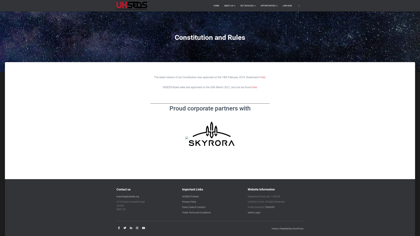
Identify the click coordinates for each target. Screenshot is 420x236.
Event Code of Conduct (193, 207)
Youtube (143, 228)
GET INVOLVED (247, 6)
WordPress (298, 228)
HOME (216, 6)
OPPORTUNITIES (268, 6)
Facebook (118, 228)
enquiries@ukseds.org (127, 196)
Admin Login (254, 212)
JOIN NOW (287, 6)
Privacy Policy (189, 201)
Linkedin (131, 228)
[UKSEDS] (132, 6)
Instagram (137, 228)
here (263, 77)
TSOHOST (270, 207)
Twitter (125, 228)
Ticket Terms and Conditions (196, 212)
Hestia (275, 228)
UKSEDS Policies (190, 196)
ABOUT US (229, 6)
